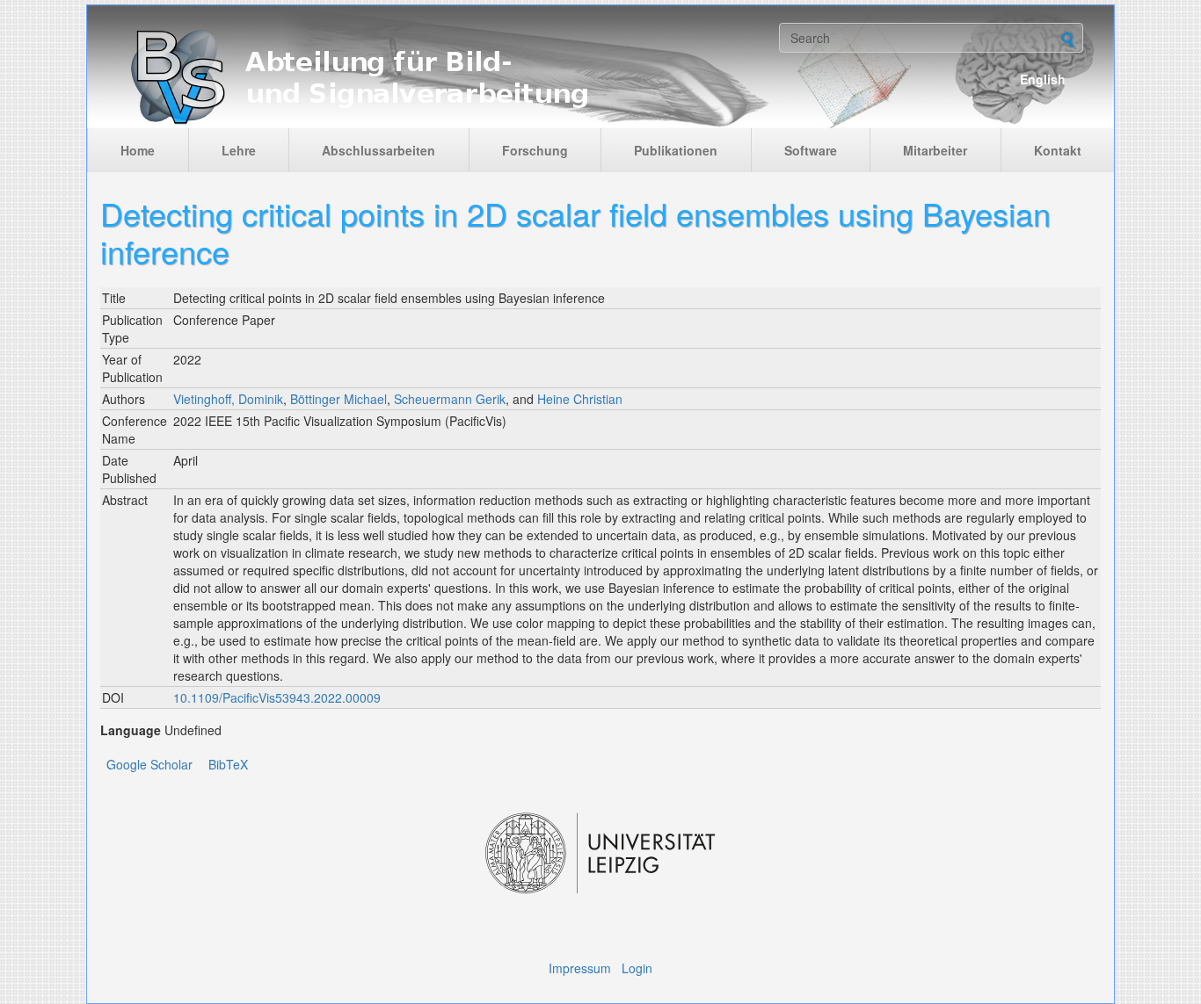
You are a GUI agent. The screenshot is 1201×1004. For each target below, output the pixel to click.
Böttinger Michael (338, 399)
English (1043, 79)
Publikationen (675, 150)
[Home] (435, 75)
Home (137, 150)
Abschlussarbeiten (378, 150)
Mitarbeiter (935, 150)
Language (130, 730)
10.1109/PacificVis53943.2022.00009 (277, 697)
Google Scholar (149, 764)
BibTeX (228, 764)
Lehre (239, 150)
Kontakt (1057, 150)
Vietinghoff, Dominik (228, 399)
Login (637, 968)
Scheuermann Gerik (450, 399)
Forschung (535, 150)
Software (810, 150)
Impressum (580, 968)
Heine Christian (579, 399)
